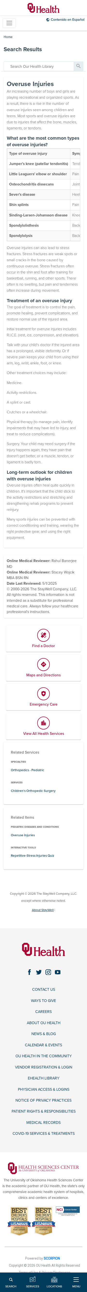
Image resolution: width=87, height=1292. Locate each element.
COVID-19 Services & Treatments (44, 1133)
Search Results (23, 49)
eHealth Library (43, 1078)
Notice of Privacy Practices (43, 1100)
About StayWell (43, 910)
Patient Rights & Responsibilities (44, 1111)
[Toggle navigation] (9, 23)
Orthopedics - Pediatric (27, 770)
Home (8, 37)
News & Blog (43, 1034)
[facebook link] (29, 972)
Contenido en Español (67, 20)
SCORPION (52, 1258)
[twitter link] (39, 972)
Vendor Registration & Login (43, 1067)
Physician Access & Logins (43, 1089)
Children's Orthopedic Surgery (33, 791)
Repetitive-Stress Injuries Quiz (32, 856)
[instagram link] (48, 972)
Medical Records (43, 1122)
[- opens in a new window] (43, 1168)
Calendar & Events (43, 1045)
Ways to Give (43, 1001)
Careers (43, 1012)
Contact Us (43, 989)
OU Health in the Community (43, 1056)
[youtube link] (57, 972)
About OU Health (43, 1023)
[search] (39, 66)
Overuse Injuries (23, 835)
